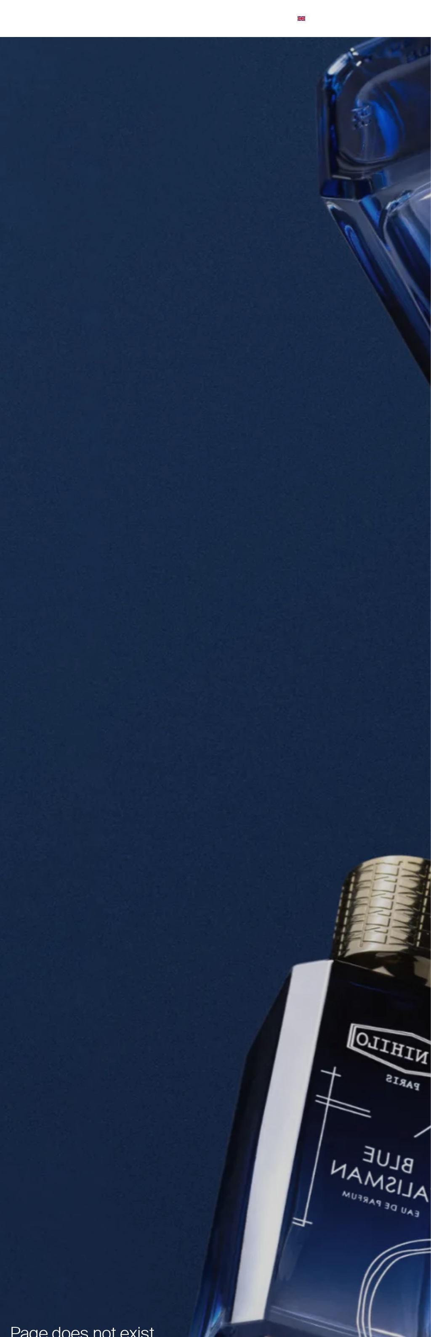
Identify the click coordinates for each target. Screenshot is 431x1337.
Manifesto (279, 18)
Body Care (243, 18)
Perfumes (159, 18)
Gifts (188, 18)
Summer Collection (113, 18)
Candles (215, 18)
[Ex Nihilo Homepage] (44, 18)
